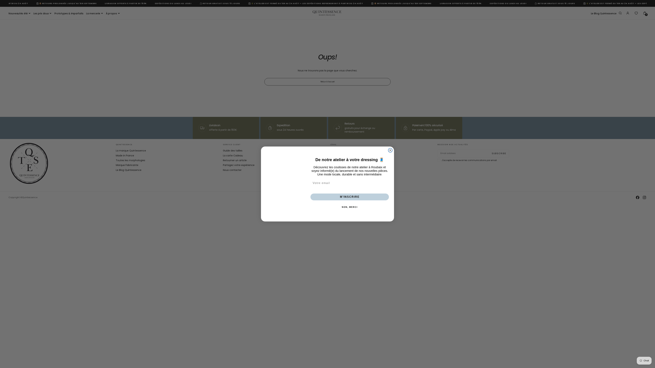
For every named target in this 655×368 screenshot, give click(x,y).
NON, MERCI (350, 207)
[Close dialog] (390, 150)
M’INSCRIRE (350, 196)
